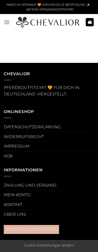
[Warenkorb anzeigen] (90, 22)
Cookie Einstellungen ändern (49, 245)
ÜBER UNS (15, 214)
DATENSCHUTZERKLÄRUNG (32, 126)
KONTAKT (13, 204)
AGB (8, 156)
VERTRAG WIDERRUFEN (31, 229)
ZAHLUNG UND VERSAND (30, 185)
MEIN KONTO (17, 194)
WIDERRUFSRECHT (24, 136)
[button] (7, 22)
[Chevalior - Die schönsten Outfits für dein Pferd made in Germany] (48, 22)
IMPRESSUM (16, 146)
